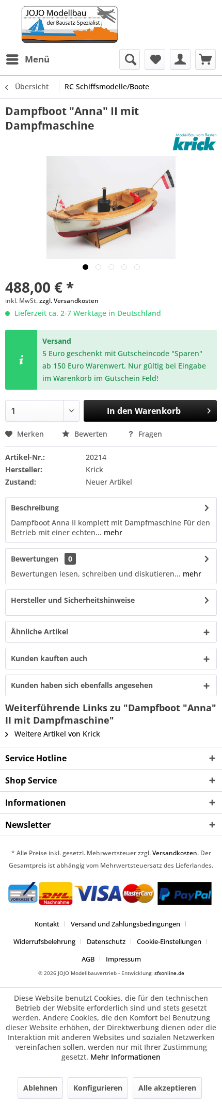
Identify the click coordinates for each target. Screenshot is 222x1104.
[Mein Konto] (180, 59)
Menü (37, 59)
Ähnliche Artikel (39, 631)
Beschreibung (35, 508)
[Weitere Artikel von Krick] (194, 142)
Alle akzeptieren (167, 1088)
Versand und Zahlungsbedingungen (125, 924)
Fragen (149, 434)
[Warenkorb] (205, 59)
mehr (112, 532)
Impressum (123, 959)
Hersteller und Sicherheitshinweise (73, 600)
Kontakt (47, 924)
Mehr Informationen (125, 1057)
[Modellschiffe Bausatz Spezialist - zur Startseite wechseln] (111, 24)
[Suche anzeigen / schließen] (129, 59)
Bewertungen (34, 559)
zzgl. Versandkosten (69, 300)
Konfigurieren (97, 1088)
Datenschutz (106, 941)
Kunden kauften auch (49, 658)
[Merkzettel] (155, 59)
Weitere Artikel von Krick (56, 734)
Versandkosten (174, 853)
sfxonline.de (169, 973)
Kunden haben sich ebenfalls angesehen (82, 685)
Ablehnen (40, 1088)
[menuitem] (27, 59)
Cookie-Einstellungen (169, 941)
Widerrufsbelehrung (44, 941)
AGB (88, 959)
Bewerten (90, 434)
